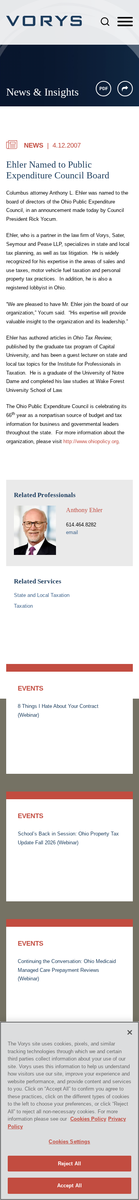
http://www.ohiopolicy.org (91, 441)
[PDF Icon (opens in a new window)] (103, 88)
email (72, 532)
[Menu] (125, 22)
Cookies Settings (69, 1142)
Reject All (69, 1163)
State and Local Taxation (42, 595)
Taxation (23, 606)
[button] (125, 88)
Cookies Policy (88, 1119)
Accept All (69, 1185)
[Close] (129, 1032)
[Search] (105, 21)
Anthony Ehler (84, 510)
